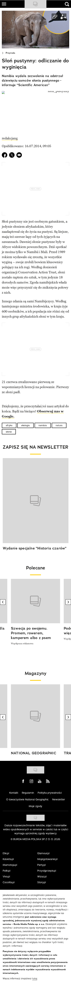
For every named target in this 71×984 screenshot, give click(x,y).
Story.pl (41, 882)
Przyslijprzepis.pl (46, 870)
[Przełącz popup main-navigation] (4, 4)
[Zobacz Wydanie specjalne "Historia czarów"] (35, 500)
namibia (43, 425)
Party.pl (41, 865)
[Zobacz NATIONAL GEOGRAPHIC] (35, 716)
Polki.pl (6, 870)
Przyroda (10, 52)
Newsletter (58, 799)
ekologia (25, 425)
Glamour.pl (43, 853)
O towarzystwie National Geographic (27, 799)
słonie (9, 431)
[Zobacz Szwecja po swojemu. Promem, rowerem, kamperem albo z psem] (35, 601)
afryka (9, 425)
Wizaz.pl (42, 876)
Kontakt (13, 792)
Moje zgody (35, 806)
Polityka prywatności (50, 792)
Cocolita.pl (9, 882)
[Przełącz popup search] (67, 4)
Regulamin (28, 792)
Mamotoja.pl (10, 865)
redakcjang (10, 138)
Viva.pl (6, 876)
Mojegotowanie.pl (47, 859)
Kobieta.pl (8, 859)
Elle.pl (6, 853)
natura (59, 425)
